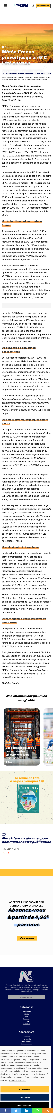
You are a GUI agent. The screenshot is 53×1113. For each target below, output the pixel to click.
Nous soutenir (26, 1041)
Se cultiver (26, 1024)
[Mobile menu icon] (4, 5)
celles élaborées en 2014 (20, 159)
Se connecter (26, 1039)
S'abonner (26, 1036)
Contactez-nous (26, 1044)
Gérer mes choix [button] (24, 1105)
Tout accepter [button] (25, 1089)
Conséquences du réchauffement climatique (24, 73)
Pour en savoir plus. (17, 1081)
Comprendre (26, 1011)
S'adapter (10, 743)
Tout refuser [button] (25, 1097)
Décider (26, 1014)
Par (10, 71)
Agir (26, 1016)
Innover (26, 1021)
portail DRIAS (28, 134)
